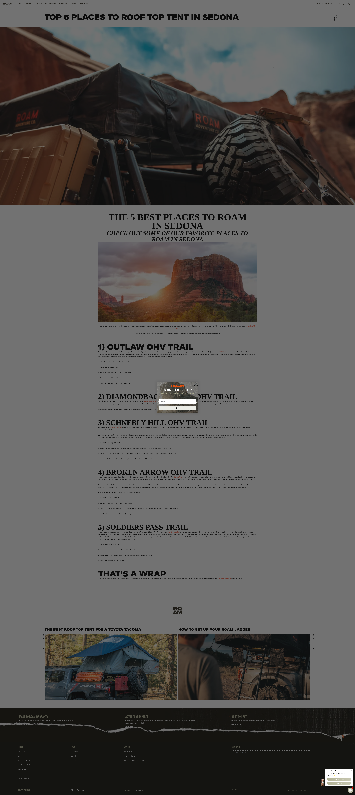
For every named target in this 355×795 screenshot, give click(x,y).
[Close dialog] (196, 384)
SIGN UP (177, 408)
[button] (350, 790)
